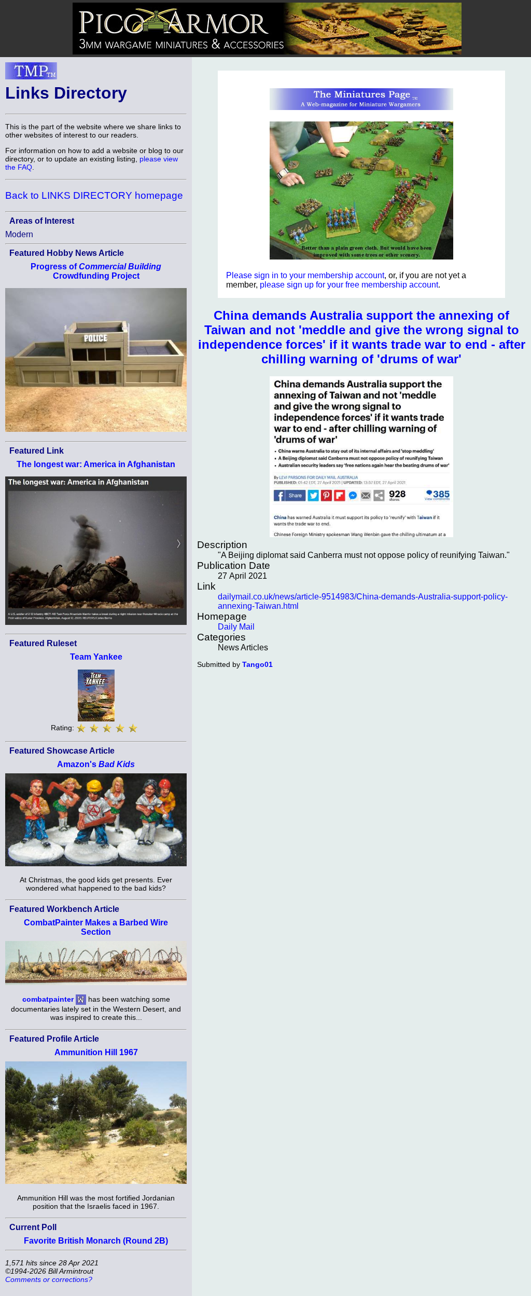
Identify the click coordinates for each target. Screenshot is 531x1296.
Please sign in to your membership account (305, 275)
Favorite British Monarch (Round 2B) (96, 1240)
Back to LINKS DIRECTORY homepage (94, 195)
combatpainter (48, 999)
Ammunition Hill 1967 (96, 1052)
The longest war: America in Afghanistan (96, 464)
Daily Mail (236, 626)
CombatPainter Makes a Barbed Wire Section (96, 927)
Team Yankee (96, 656)
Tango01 (257, 664)
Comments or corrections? (48, 1279)
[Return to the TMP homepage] (31, 73)
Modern (19, 234)
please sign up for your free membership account (349, 284)
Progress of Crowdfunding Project (96, 271)
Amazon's (96, 764)
